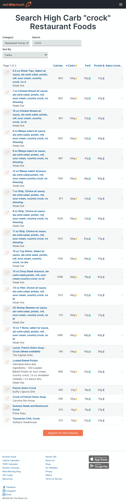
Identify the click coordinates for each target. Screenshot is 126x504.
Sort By (6, 49)
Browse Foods (9, 456)
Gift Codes (7, 475)
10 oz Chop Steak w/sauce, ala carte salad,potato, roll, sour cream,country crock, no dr (31, 275)
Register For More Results (63, 432)
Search (36, 37)
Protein (98, 65)
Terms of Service (53, 479)
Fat (87, 65)
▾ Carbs (71, 65)
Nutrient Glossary (10, 468)
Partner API (50, 456)
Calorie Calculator (11, 460)
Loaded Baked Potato (25, 360)
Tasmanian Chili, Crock (26, 418)
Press (48, 464)
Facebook (11, 487)
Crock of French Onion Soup (29, 396)
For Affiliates (51, 468)
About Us (50, 460)
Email (8, 494)
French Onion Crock (24, 387)
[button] (16, 43)
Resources (7, 479)
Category (7, 37)
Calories (58, 65)
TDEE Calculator (10, 464)
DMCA (48, 475)
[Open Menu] (121, 4)
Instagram (11, 491)
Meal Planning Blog (11, 471)
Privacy (48, 471)
